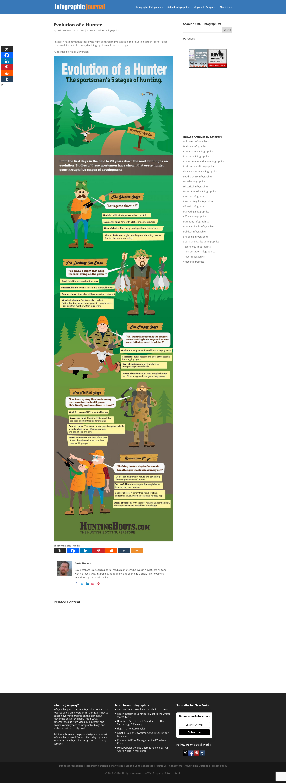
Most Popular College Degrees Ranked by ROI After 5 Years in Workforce (142, 749)
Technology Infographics (197, 246)
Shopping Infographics (196, 236)
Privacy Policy (219, 765)
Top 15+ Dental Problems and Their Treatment (143, 709)
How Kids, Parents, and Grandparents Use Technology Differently (140, 722)
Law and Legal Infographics (198, 201)
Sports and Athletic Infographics (103, 30)
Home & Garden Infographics (199, 191)
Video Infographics (193, 261)
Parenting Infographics (196, 221)
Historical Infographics (196, 186)
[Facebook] (73, 550)
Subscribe (194, 732)
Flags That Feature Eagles (131, 728)
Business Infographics (195, 146)
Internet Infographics (195, 196)
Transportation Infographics (199, 251)
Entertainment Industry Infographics (203, 161)
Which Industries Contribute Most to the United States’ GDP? (144, 715)
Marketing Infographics (196, 211)
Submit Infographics (178, 7)
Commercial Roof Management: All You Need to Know (143, 742)
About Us (225, 7)
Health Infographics (194, 181)
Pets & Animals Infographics (199, 226)
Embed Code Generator (139, 765)
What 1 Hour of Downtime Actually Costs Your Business (143, 734)
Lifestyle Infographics (195, 206)
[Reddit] (111, 550)
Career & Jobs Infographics (198, 151)
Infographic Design (203, 7)
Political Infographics (195, 231)
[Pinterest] (98, 550)
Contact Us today (86, 737)
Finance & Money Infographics (200, 171)
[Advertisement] (114, 641)
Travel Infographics (194, 256)
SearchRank (173, 773)
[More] (137, 550)
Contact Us (175, 765)
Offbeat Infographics (194, 216)
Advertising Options (196, 765)
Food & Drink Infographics (198, 176)
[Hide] (2, 85)
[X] (60, 550)
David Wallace (64, 30)
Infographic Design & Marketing (104, 765)
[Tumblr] (124, 550)
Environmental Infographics (198, 166)
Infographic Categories (148, 7)
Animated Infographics (196, 141)
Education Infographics (196, 156)
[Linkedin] (86, 550)
